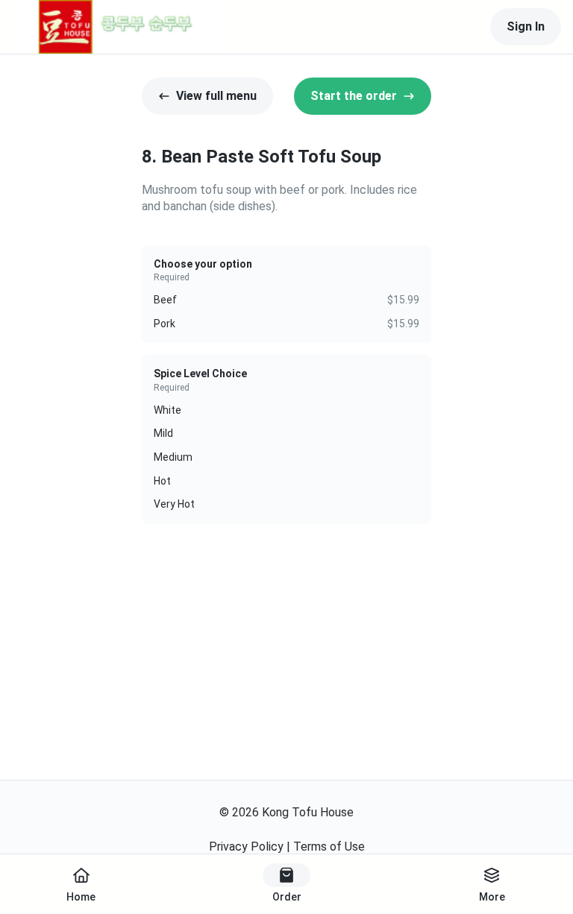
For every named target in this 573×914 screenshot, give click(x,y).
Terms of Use (329, 846)
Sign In (526, 26)
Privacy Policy (246, 846)
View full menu (216, 96)
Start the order (353, 96)
